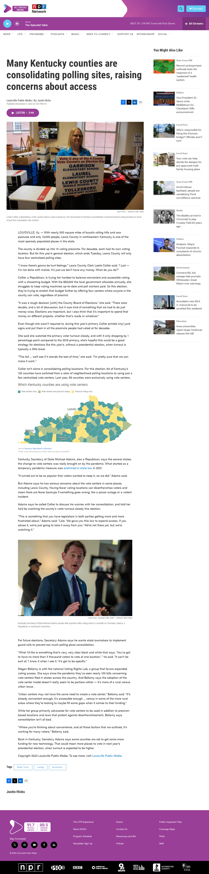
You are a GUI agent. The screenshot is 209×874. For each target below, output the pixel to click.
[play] (7, 24)
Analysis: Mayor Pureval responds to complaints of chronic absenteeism (188, 249)
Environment (183, 267)
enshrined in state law (78, 468)
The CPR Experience (83, 822)
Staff (161, 843)
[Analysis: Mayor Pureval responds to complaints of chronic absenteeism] (164, 245)
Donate (197, 8)
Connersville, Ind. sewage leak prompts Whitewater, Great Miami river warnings (188, 278)
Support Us (125, 34)
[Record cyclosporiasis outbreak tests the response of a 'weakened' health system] (164, 66)
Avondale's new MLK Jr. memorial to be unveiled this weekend (189, 304)
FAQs (162, 836)
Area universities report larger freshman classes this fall (189, 329)
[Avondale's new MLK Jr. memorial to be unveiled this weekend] (164, 302)
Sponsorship (146, 34)
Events (119, 822)
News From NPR (184, 60)
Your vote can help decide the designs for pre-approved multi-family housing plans (189, 163)
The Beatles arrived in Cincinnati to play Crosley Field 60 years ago (189, 221)
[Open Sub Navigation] (13, 34)
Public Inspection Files (170, 822)
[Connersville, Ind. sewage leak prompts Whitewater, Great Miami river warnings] (164, 274)
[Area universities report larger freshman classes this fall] (164, 327)
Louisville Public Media (107, 756)
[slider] (22, 23)
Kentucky (57, 767)
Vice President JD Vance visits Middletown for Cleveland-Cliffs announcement (186, 105)
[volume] (17, 23)
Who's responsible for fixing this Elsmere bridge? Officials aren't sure (189, 135)
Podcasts (57, 34)
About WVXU (79, 829)
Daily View (23, 767)
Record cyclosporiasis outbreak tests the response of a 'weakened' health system (189, 73)
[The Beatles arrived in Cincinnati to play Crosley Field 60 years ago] (164, 216)
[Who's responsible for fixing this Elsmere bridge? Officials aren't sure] (164, 131)
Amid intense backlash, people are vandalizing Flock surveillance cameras (188, 192)
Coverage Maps (167, 829)
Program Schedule (82, 836)
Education (181, 321)
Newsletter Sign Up (82, 843)
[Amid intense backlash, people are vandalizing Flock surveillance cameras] (164, 188)
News (6, 34)
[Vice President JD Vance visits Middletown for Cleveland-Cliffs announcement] (164, 99)
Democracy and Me (126, 836)
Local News (182, 125)
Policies (120, 843)
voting (40, 767)
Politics (180, 92)
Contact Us (121, 829)
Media (179, 210)
